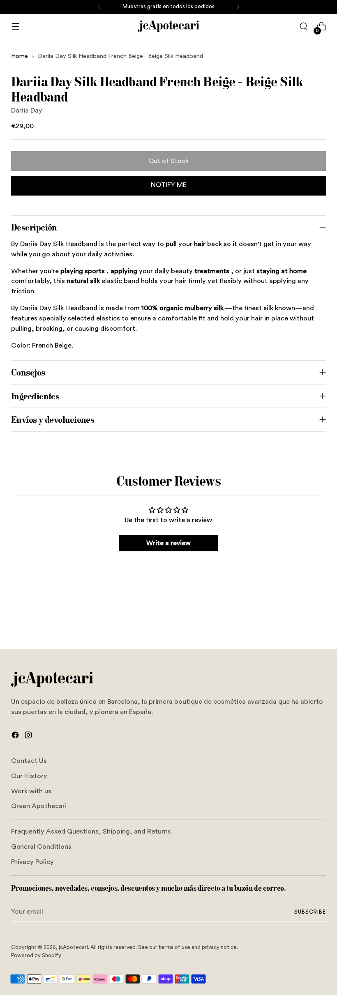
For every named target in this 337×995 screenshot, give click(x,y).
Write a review (168, 543)
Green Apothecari (39, 806)
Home (19, 56)
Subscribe (310, 912)
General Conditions (41, 846)
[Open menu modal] (15, 26)
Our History (29, 776)
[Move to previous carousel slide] (300, 620)
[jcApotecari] (168, 26)
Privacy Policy (32, 862)
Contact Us (29, 761)
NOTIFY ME (169, 185)
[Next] (238, 7)
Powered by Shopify (36, 955)
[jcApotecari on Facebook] (16, 736)
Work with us (31, 791)
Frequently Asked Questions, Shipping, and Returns (91, 831)
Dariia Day (26, 110)
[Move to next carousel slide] (319, 620)
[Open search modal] (303, 26)
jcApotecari (73, 947)
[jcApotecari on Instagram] (29, 736)
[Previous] (99, 7)
